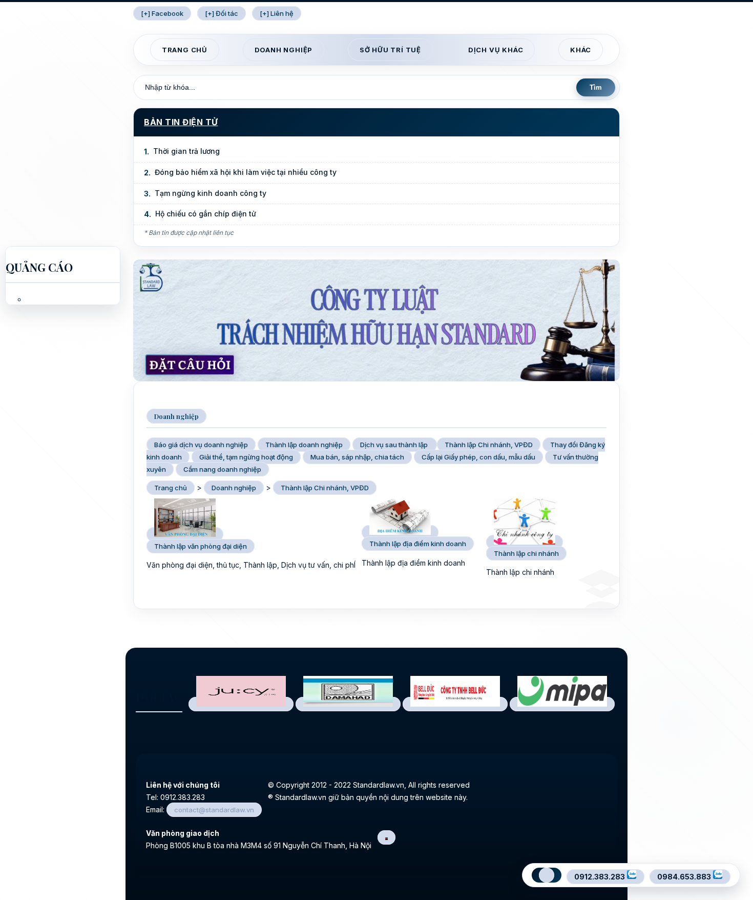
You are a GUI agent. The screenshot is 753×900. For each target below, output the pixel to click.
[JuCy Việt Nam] (241, 704)
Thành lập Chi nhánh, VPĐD (325, 488)
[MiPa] (562, 704)
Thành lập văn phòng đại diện (200, 546)
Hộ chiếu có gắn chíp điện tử (205, 213)
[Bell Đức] (455, 704)
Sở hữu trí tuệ (390, 50)
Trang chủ (184, 50)
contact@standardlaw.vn (214, 810)
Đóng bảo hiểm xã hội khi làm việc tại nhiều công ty (246, 172)
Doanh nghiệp (284, 50)
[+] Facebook (162, 13)
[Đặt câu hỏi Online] (376, 378)
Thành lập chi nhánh (526, 553)
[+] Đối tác (221, 13)
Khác (580, 50)
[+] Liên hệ (277, 13)
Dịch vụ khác (496, 50)
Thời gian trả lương (186, 151)
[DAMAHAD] (348, 704)
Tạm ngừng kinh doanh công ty (210, 193)
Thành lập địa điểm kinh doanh (417, 543)
